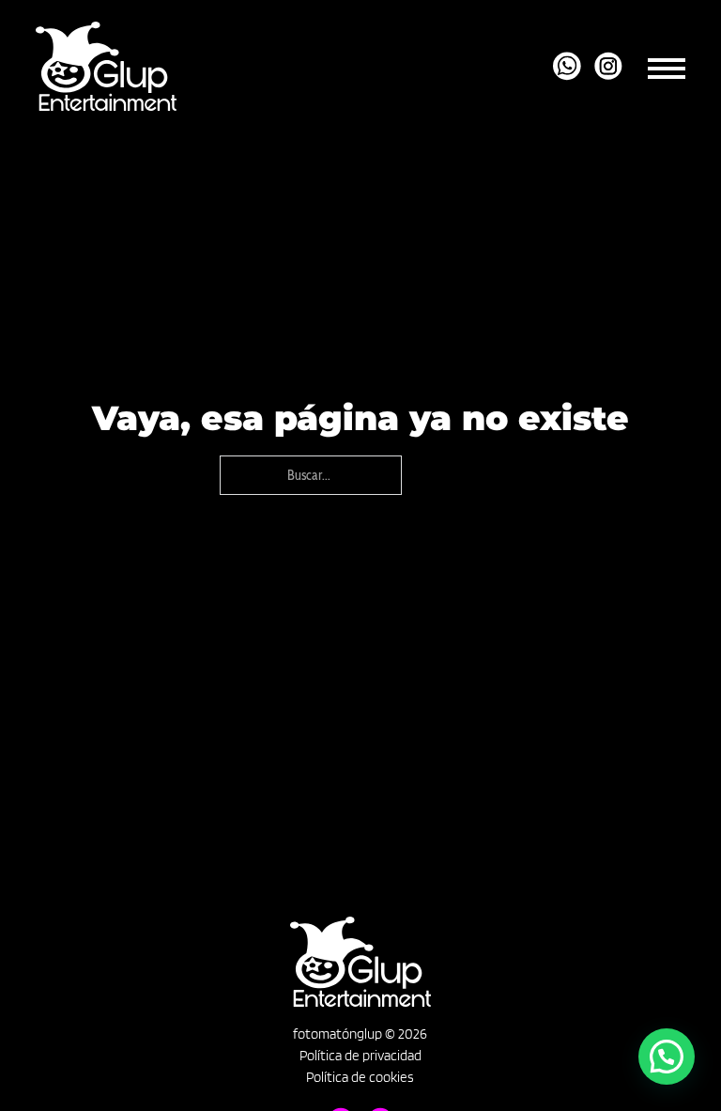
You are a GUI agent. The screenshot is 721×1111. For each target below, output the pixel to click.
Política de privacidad (360, 1055)
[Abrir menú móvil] (666, 65)
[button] (666, 1056)
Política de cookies (360, 1077)
